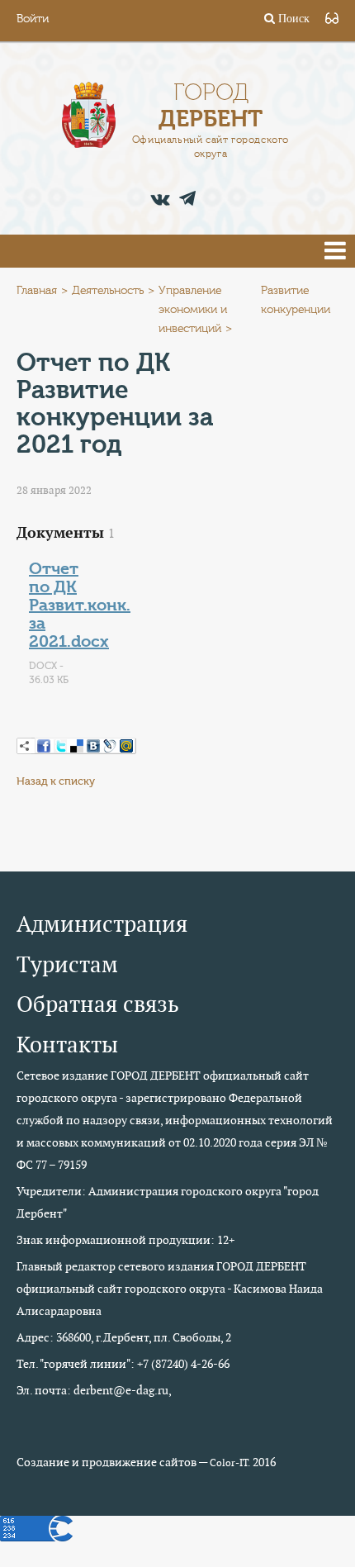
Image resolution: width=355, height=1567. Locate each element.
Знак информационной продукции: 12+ (125, 1239)
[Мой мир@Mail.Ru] (126, 746)
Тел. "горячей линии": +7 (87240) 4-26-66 (123, 1363)
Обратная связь (98, 1004)
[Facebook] (43, 746)
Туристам (67, 964)
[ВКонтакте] (93, 746)
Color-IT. (230, 1463)
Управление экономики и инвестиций (193, 309)
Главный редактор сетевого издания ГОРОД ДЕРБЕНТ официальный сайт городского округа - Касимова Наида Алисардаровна (170, 1288)
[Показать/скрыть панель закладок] (25, 746)
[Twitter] (60, 746)
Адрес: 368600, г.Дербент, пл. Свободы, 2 (124, 1337)
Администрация (102, 923)
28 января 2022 (54, 490)
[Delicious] (76, 746)
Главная (37, 290)
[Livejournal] (109, 746)
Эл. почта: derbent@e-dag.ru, (94, 1390)
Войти (33, 19)
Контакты (67, 1044)
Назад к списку (56, 781)
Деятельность (108, 290)
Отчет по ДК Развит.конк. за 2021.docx (79, 605)
